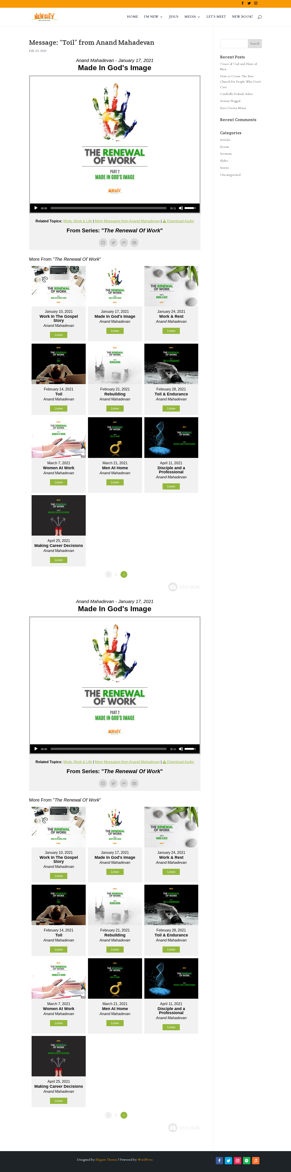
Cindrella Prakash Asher (236, 94)
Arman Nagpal (230, 101)
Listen (59, 335)
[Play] (36, 208)
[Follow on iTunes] (255, 1160)
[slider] (108, 208)
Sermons (226, 153)
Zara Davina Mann (233, 108)
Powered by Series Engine (184, 586)
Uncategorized (230, 175)
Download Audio (180, 221)
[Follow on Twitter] (228, 1160)
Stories (224, 168)
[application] (115, 208)
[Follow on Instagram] (237, 1160)
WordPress (145, 1159)
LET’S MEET (216, 17)
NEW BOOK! (242, 17)
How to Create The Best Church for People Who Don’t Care (240, 81)
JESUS (173, 17)
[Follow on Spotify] (246, 1160)
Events (224, 147)
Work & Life (82, 221)
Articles (225, 140)
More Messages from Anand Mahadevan (127, 221)
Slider (224, 161)
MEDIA (190, 17)
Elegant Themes (106, 1159)
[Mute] (181, 208)
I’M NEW (151, 17)
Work (67, 221)
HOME (132, 17)
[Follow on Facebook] (219, 1160)
